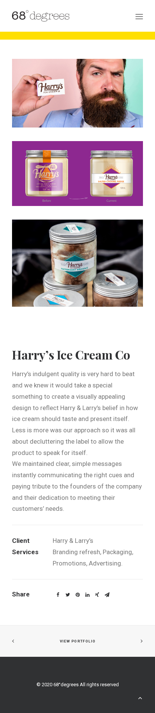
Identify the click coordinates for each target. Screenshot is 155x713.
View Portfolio (77, 641)
